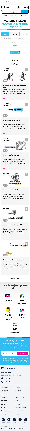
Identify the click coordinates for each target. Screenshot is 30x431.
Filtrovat (16, 53)
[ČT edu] (5, 8)
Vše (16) (5, 34)
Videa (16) (14, 34)
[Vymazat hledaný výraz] (19, 11)
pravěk (20, 15)
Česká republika (13, 15)
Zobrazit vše (15, 278)
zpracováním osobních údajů (19, 362)
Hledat (25, 12)
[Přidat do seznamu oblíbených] (26, 69)
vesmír (24, 15)
